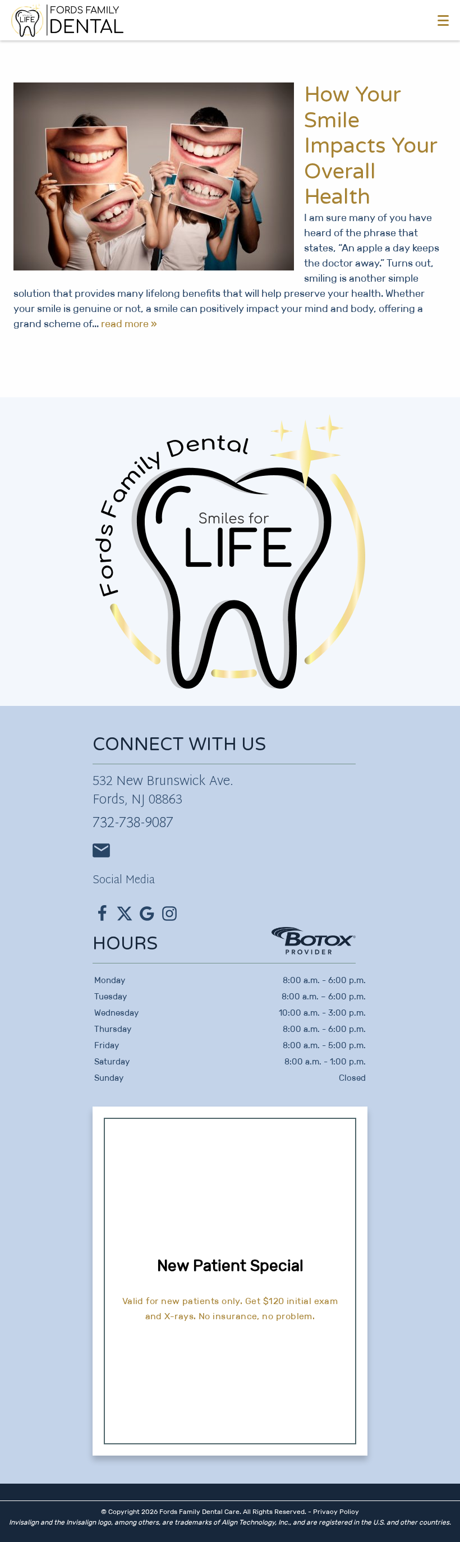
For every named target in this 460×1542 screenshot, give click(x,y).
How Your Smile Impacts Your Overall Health (371, 146)
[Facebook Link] (102, 913)
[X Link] (124, 913)
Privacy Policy (336, 1512)
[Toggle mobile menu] (443, 20)
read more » (129, 324)
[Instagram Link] (169, 913)
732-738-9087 (133, 823)
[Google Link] (147, 913)
